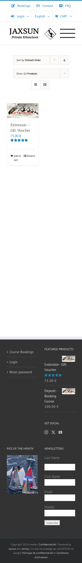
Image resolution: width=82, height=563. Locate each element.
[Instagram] (46, 432)
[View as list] (44, 84)
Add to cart (17, 158)
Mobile (49, 507)
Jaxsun (12, 548)
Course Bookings (21, 352)
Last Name (52, 458)
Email (48, 492)
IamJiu (25, 548)
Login (14, 362)
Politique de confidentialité (37, 553)
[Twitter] (53, 432)
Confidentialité (47, 544)
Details (31, 155)
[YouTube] (60, 432)
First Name (52, 476)
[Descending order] (64, 60)
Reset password (21, 372)
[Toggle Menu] (67, 33)
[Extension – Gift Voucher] (22, 110)
